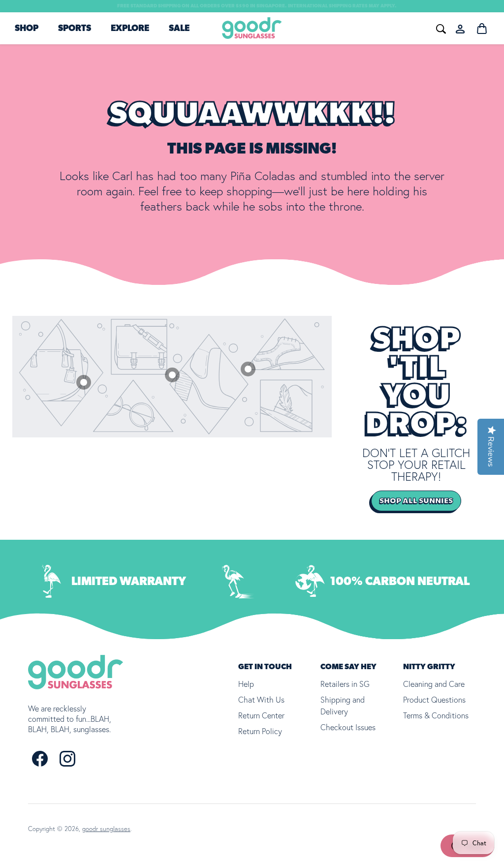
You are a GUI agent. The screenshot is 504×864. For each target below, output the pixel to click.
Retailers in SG (345, 684)
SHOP (26, 28)
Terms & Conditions (436, 715)
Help (246, 684)
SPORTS (74, 28)
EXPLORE (130, 28)
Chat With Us (261, 700)
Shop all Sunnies (416, 501)
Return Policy (260, 731)
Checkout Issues (348, 727)
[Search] (320, 28)
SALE (179, 28)
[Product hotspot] (248, 369)
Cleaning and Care (434, 684)
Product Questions (434, 700)
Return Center (261, 715)
